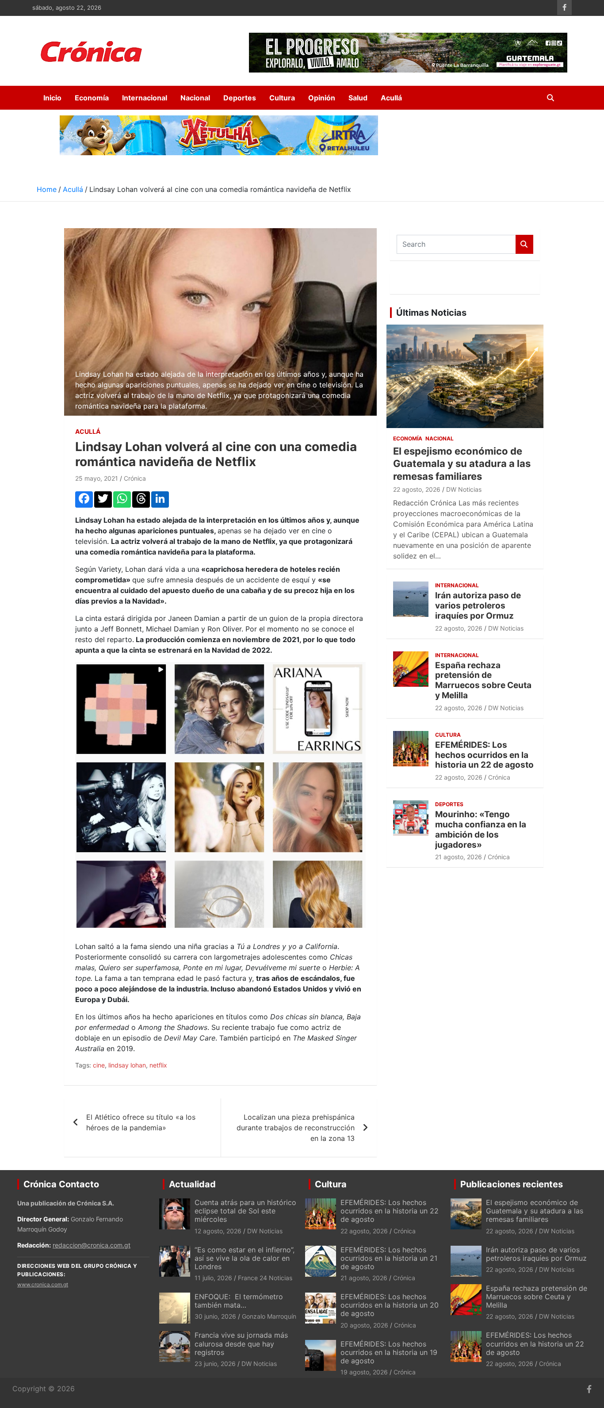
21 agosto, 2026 (458, 857)
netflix (158, 1065)
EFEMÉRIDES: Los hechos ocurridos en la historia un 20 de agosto (389, 1305)
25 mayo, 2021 (96, 478)
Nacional (195, 97)
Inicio (52, 97)
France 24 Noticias (265, 1278)
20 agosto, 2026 (364, 1325)
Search (524, 244)
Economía (92, 97)
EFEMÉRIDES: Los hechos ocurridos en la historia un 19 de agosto (388, 1352)
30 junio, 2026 (215, 1316)
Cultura (282, 97)
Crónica (135, 478)
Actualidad (192, 1184)
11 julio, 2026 (213, 1278)
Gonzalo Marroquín (269, 1316)
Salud (357, 97)
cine (99, 1065)
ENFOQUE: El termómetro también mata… (239, 1300)
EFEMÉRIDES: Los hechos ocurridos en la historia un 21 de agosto (388, 1258)
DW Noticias (464, 489)
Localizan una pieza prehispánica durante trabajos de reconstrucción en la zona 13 (296, 1128)
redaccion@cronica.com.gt (91, 1245)
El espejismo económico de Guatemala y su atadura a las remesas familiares (462, 463)
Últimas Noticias (431, 312)
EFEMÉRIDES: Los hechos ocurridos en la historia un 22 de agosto (484, 755)
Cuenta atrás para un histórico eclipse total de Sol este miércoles (245, 1211)
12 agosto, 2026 (218, 1231)
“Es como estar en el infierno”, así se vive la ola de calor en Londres (244, 1258)
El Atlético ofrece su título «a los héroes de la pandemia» (140, 1122)
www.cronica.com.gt (42, 1284)
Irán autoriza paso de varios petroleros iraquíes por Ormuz (478, 605)
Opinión (321, 97)
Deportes (239, 97)
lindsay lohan (127, 1065)
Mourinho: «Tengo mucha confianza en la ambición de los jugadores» (480, 829)
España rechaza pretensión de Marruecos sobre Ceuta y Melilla (483, 680)
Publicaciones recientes (511, 1184)
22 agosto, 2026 (416, 489)
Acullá (391, 97)
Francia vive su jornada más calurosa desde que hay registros (241, 1343)
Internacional (144, 97)
